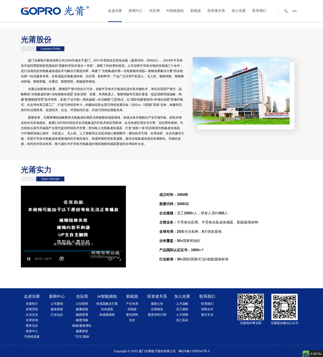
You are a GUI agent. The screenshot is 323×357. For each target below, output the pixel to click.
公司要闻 (57, 303)
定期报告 (157, 309)
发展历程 (32, 309)
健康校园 (82, 309)
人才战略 (182, 303)
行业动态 (57, 314)
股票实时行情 (157, 314)
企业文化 (32, 314)
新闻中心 (136, 11)
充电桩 (132, 309)
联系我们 (259, 11)
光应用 (154, 11)
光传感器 (107, 309)
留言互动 (207, 314)
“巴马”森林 (82, 336)
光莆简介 (32, 303)
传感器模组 (107, 314)
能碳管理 (82, 314)
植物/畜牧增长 (82, 325)
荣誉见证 (32, 325)
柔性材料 (132, 314)
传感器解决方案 (107, 303)
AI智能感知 (175, 11)
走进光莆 (115, 11)
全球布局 (32, 320)
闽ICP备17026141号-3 (194, 351)
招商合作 (207, 309)
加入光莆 (239, 11)
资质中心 (32, 331)
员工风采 (182, 320)
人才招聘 (182, 314)
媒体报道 (57, 309)
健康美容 (82, 331)
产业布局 (132, 303)
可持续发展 (32, 336)
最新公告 (157, 303)
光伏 (132, 320)
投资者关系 (216, 11)
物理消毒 (82, 320)
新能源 (195, 11)
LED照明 (82, 303)
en (295, 11)
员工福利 (182, 309)
